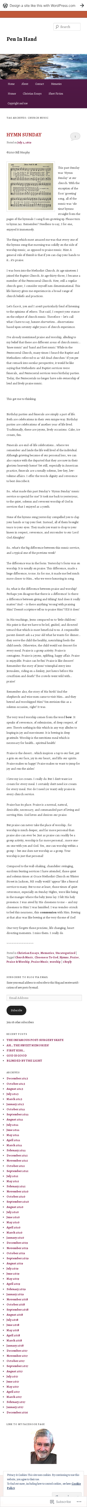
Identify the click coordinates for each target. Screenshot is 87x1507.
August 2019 (15, 1263)
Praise (74, 957)
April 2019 (13, 1284)
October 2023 (16, 1084)
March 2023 (14, 1099)
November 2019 (17, 1248)
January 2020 (15, 1237)
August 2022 (15, 1119)
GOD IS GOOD (17, 1055)
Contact (39, 84)
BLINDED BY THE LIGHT (24, 1060)
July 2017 (12, 1376)
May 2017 (13, 1386)
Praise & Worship (18, 962)
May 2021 (13, 1181)
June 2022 (13, 1130)
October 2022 (16, 1109)
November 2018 (17, 1299)
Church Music (24, 957)
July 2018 (12, 1320)
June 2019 (13, 1273)
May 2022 (13, 1135)
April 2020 (14, 1227)
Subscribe (16, 1010)
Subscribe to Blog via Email (27, 977)
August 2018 (15, 1315)
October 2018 (16, 1304)
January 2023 (15, 1104)
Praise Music (39, 962)
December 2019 (17, 1243)
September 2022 (18, 1114)
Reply (67, 962)
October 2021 (16, 1166)
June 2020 (13, 1217)
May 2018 (13, 1330)
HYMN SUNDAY (24, 134)
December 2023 (17, 1078)
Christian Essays (32, 94)
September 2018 (18, 1309)
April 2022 (13, 1140)
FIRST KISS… (16, 1050)
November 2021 (17, 1160)
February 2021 (16, 1186)
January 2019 (15, 1294)
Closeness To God (46, 957)
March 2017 (14, 1397)
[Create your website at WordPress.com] (43, 5)
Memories (56, 84)
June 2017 (13, 1381)
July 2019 (12, 1268)
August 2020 (15, 1207)
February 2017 (16, 1402)
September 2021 (17, 1171)
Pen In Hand (22, 39)
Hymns (64, 957)
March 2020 (14, 1232)
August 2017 (15, 1371)
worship (55, 962)
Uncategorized (65, 953)
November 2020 (18, 1191)
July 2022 (12, 1125)
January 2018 (15, 1345)
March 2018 (14, 1340)
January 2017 (15, 1407)
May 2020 (13, 1222)
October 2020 (16, 1196)
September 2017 (17, 1366)
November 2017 (17, 1356)
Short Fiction (56, 94)
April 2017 (13, 1392)
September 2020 (18, 1201)
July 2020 (13, 1212)
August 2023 (15, 1089)
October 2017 (16, 1361)
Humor (12, 94)
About (25, 84)
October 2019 (16, 1253)
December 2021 (17, 1155)
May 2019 (13, 1279)
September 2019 (18, 1258)
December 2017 (17, 1350)
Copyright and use (18, 103)
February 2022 (16, 1150)
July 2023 (13, 1094)
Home (11, 84)
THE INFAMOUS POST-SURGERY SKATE (35, 1040)
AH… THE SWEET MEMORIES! (28, 1045)
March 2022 (14, 1145)
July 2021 (12, 1176)
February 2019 (16, 1289)
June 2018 (13, 1325)
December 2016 (17, 1412)
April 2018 (13, 1335)
